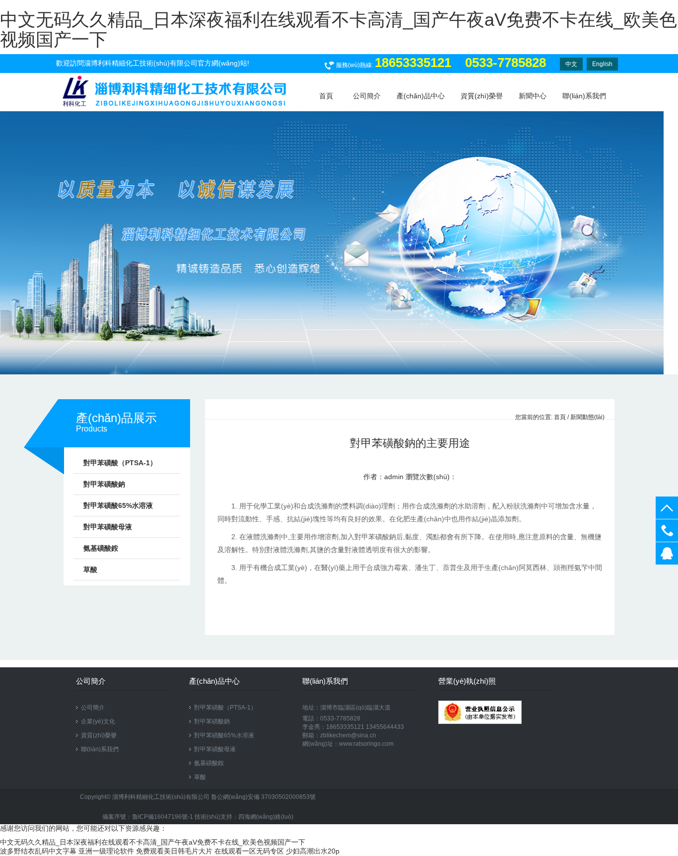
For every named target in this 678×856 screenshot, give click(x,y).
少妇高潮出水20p (312, 851)
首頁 (560, 417)
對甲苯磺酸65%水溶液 (118, 505)
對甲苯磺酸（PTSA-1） (120, 463)
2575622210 (667, 553)
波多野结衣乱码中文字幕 (38, 851)
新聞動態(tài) (587, 417)
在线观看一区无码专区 (249, 851)
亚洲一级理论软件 (106, 851)
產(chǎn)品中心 (421, 96)
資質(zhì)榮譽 (482, 96)
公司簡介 (367, 96)
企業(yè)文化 (98, 721)
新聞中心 (532, 96)
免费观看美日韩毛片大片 (174, 851)
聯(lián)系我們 (584, 96)
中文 (571, 64)
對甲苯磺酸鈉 (104, 484)
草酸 (90, 569)
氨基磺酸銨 (100, 548)
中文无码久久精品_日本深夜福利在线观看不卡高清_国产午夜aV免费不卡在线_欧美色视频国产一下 (338, 29)
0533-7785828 (667, 530)
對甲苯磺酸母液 (107, 527)
